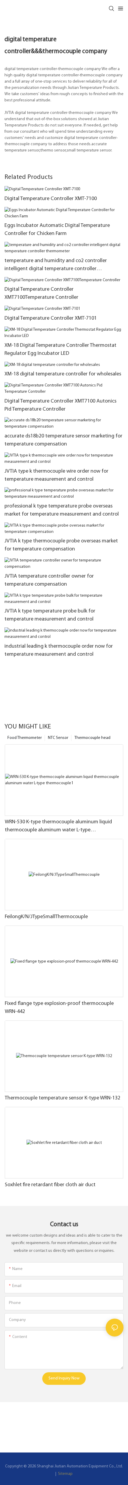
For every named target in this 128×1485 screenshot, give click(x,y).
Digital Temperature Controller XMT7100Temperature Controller (41, 293)
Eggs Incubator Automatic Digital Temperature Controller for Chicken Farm (57, 229)
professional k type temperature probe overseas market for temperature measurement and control (61, 510)
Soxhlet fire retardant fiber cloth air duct (50, 1185)
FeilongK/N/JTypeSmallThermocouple (46, 917)
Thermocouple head (92, 738)
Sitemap (65, 1474)
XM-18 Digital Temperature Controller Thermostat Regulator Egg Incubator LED (60, 349)
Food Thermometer (24, 738)
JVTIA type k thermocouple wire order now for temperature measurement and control (56, 475)
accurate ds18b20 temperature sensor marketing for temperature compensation (63, 440)
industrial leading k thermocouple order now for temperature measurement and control (58, 650)
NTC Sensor (58, 738)
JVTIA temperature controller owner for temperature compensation (49, 580)
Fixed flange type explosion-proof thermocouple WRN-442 (59, 1007)
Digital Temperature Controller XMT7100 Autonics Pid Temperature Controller (60, 405)
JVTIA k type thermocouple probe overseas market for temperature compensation (61, 545)
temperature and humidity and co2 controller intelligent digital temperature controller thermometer (55, 265)
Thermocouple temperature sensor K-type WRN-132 (62, 1098)
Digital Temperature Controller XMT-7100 (50, 199)
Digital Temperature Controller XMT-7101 (50, 318)
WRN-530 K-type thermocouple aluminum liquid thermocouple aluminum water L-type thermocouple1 (58, 826)
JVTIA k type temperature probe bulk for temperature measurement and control (49, 615)
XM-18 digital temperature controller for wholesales (62, 374)
